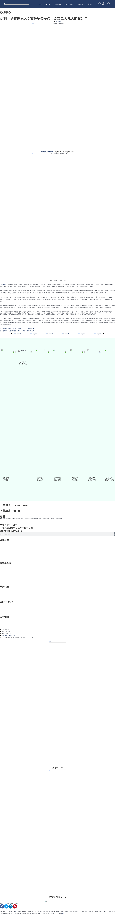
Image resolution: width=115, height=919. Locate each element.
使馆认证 (2, 593)
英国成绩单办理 (4, 567)
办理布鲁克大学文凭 (5, 519)
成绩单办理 (5, 563)
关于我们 (4, 616)
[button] (51, 4)
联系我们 (2, 619)
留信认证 (2, 591)
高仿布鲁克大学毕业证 (55, 519)
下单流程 (2, 621)
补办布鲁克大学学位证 (18, 519)
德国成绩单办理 (4, 574)
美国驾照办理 (4, 604)
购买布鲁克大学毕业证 (42, 519)
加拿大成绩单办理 (5, 569)
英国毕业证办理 (4, 544)
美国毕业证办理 (4, 542)
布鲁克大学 (3, 284)
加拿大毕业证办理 (5, 546)
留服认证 (2, 589)
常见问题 (2, 623)
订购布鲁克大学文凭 (30, 519)
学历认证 (4, 586)
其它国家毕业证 (4, 556)
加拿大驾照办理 (4, 606)
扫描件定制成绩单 (5, 578)
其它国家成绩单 (4, 580)
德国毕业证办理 (4, 550)
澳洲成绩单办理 (4, 572)
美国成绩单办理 (4, 565)
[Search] (114, 534)
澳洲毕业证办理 (4, 548)
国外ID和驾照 (6, 601)
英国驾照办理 (4, 608)
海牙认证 (2, 595)
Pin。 (63, 913)
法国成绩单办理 (4, 576)
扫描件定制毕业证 (5, 554)
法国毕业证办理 (4, 552)
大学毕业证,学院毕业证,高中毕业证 (10, 903)
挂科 (16, 911)
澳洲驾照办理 (4, 610)
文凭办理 (4, 539)
